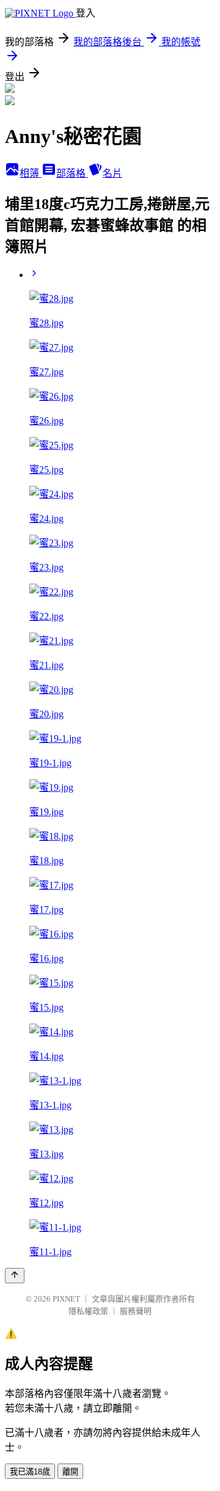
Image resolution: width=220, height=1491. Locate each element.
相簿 (31, 173)
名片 (112, 173)
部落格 (72, 173)
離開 (70, 1471)
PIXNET (66, 1298)
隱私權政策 (88, 1311)
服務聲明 (136, 1311)
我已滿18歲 (30, 1471)
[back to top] (14, 1275)
